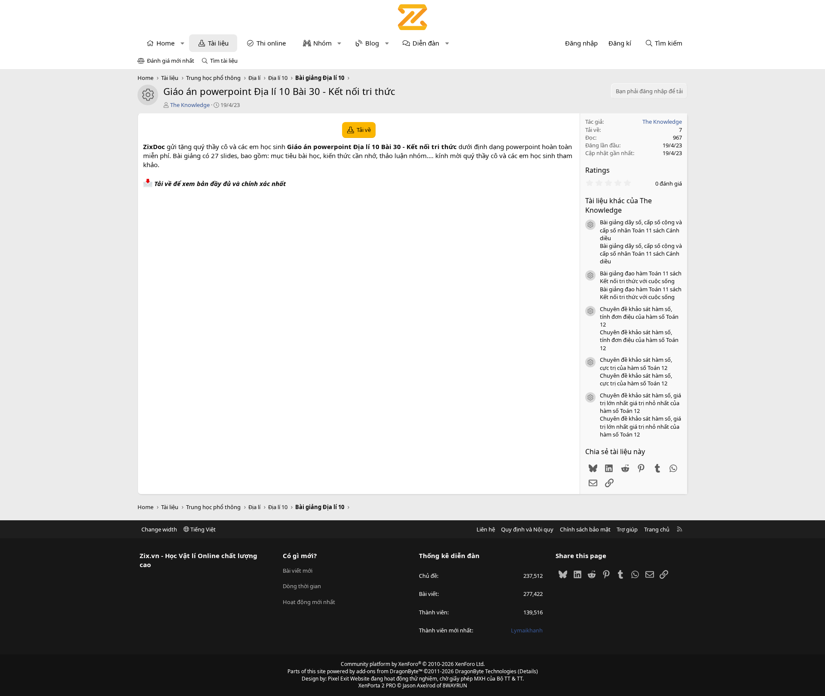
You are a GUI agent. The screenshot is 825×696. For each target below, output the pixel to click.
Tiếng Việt (202, 529)
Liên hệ (486, 529)
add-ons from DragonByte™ (389, 671)
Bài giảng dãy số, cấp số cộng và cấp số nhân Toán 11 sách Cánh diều (641, 229)
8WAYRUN (455, 685)
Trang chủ (656, 529)
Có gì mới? (300, 555)
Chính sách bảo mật (585, 529)
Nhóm (322, 43)
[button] (182, 43)
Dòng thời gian (302, 586)
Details (527, 671)
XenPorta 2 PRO (377, 685)
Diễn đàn (425, 43)
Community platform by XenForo (413, 664)
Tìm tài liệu (224, 60)
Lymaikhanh (527, 630)
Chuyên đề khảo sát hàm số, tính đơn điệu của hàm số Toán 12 (639, 316)
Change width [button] (159, 529)
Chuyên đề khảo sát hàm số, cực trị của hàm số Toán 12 (636, 363)
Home (165, 43)
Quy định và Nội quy (527, 529)
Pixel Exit (338, 678)
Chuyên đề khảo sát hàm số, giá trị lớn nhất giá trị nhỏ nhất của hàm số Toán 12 (640, 403)
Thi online (271, 43)
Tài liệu (218, 43)
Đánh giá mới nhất (170, 60)
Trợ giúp (627, 529)
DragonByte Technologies (485, 671)
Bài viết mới (297, 570)
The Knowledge (190, 105)
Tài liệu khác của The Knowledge (618, 205)
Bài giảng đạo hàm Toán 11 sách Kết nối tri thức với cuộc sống (640, 277)
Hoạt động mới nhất (309, 602)
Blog (372, 43)
